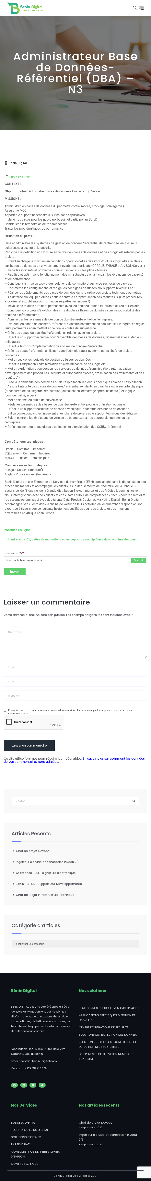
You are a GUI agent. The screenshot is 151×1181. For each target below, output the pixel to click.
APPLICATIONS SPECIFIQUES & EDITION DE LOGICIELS (107, 1017)
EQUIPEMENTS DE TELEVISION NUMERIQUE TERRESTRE (106, 1056)
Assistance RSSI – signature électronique (46, 873)
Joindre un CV (14, 553)
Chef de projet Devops (32, 851)
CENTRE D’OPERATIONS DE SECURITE (103, 1027)
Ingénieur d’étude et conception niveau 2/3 (47, 862)
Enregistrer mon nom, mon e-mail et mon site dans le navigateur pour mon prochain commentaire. (70, 712)
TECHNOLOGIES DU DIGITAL (29, 1130)
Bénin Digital (18, 163)
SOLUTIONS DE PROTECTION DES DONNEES (108, 1035)
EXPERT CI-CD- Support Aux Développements (49, 884)
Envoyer (15, 571)
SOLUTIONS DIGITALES (26, 1137)
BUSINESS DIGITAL (23, 1122)
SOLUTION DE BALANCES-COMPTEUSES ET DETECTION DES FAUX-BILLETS (107, 1044)
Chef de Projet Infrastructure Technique (45, 895)
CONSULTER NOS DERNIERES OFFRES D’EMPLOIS (35, 1153)
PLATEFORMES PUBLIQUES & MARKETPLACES (109, 1008)
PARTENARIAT (20, 1144)
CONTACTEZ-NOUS (24, 1164)
